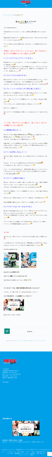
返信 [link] (28, 331)
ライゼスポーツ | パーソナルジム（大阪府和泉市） (26, 2)
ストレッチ (35, 340)
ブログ (38, 340)
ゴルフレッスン (18, 340)
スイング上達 (23, 340)
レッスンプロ (43, 340)
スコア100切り (29, 340)
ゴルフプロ (12, 340)
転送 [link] (31, 331)
